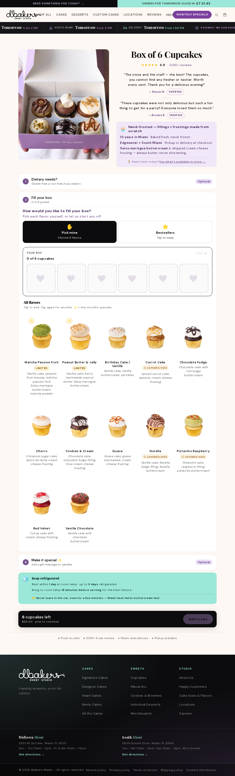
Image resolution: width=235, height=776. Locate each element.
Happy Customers (193, 687)
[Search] (216, 15)
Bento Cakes (92, 704)
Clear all (201, 253)
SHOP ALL (44, 15)
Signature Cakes (95, 678)
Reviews (154, 15)
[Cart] (225, 15)
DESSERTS (80, 15)
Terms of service (145, 770)
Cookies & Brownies (146, 696)
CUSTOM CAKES (106, 15)
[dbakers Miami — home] (44, 675)
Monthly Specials (192, 14)
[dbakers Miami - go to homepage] (23, 14)
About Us (186, 678)
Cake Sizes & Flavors (195, 696)
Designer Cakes (94, 687)
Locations (187, 704)
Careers (185, 713)
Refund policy (96, 770)
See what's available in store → (182, 162)
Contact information (201, 770)
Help (170, 15)
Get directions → (32, 754)
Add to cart (198, 619)
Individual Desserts (145, 704)
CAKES (61, 15)
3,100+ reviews (180, 65)
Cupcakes (139, 678)
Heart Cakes (92, 696)
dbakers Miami (41, 770)
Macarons (138, 687)
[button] (41, 354)
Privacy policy (119, 770)
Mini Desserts (141, 713)
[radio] (70, 232)
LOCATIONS (133, 15)
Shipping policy (172, 770)
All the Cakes (92, 713)
